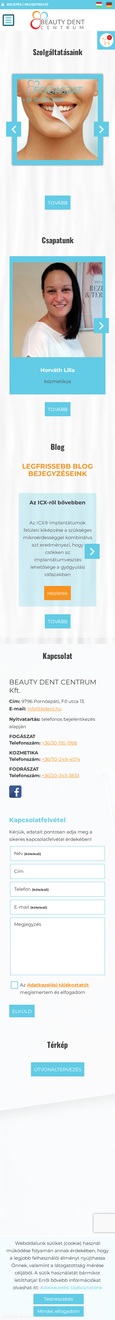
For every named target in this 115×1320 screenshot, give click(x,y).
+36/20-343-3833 (60, 775)
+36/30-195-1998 (59, 743)
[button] (101, 129)
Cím (19, 871)
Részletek (57, 593)
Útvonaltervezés (57, 1069)
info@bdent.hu (44, 709)
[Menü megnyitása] (8, 20)
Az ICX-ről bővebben (57, 502)
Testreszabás (58, 1299)
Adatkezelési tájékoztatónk (71, 1287)
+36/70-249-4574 (61, 759)
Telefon (31, 889)
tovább (57, 203)
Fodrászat (57, 175)
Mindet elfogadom (58, 1311)
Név (27, 853)
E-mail (30, 907)
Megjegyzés (27, 924)
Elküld (22, 1011)
